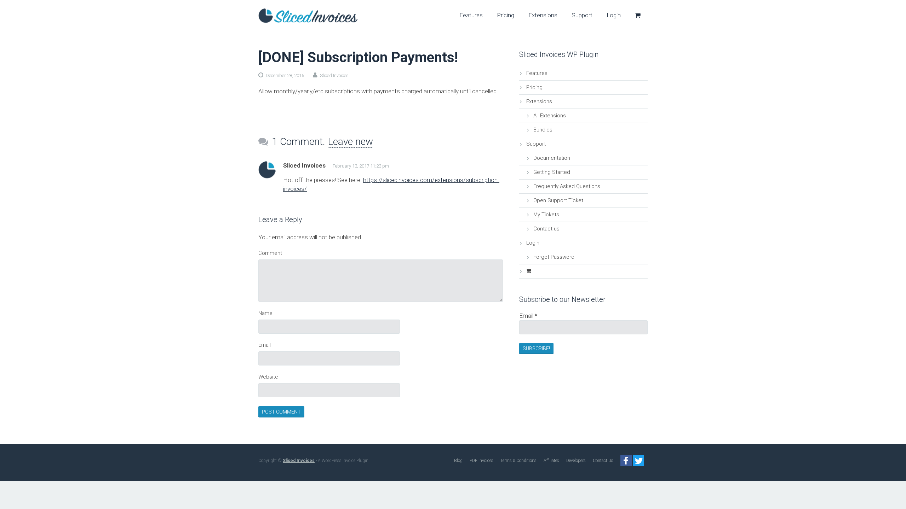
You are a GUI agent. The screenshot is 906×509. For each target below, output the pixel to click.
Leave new (350, 141)
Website (268, 377)
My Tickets (546, 214)
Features (536, 73)
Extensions (539, 101)
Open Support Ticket (558, 200)
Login (532, 243)
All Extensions (549, 115)
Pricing (534, 87)
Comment (270, 253)
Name (265, 313)
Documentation (551, 158)
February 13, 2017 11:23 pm (361, 166)
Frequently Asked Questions (566, 186)
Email (264, 345)
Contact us (546, 229)
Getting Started (551, 172)
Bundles (542, 130)
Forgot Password (553, 257)
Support (536, 144)
